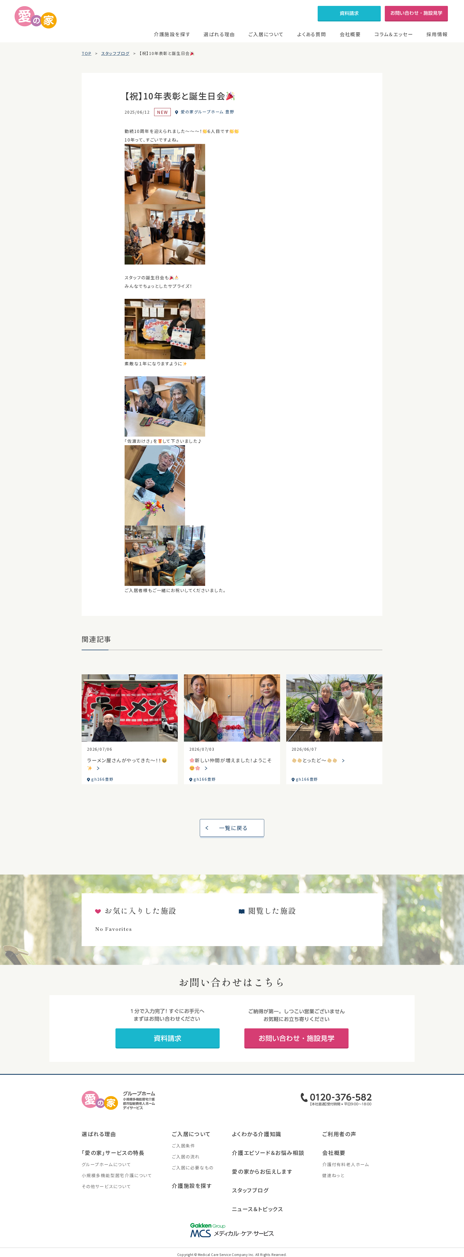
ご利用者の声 (339, 1134)
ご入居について (266, 34)
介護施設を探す (172, 34)
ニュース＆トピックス (257, 1209)
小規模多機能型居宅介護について (117, 1175)
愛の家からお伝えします (262, 1171)
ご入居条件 (183, 1145)
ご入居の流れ (186, 1156)
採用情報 (437, 34)
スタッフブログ (250, 1190)
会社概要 (350, 34)
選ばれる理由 (219, 34)
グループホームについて (106, 1164)
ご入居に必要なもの (192, 1167)
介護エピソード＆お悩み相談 (268, 1152)
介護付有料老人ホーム (345, 1164)
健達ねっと (333, 1175)
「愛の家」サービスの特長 (113, 1152)
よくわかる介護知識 (256, 1134)
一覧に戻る (233, 828)
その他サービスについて (106, 1186)
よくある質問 (311, 34)
